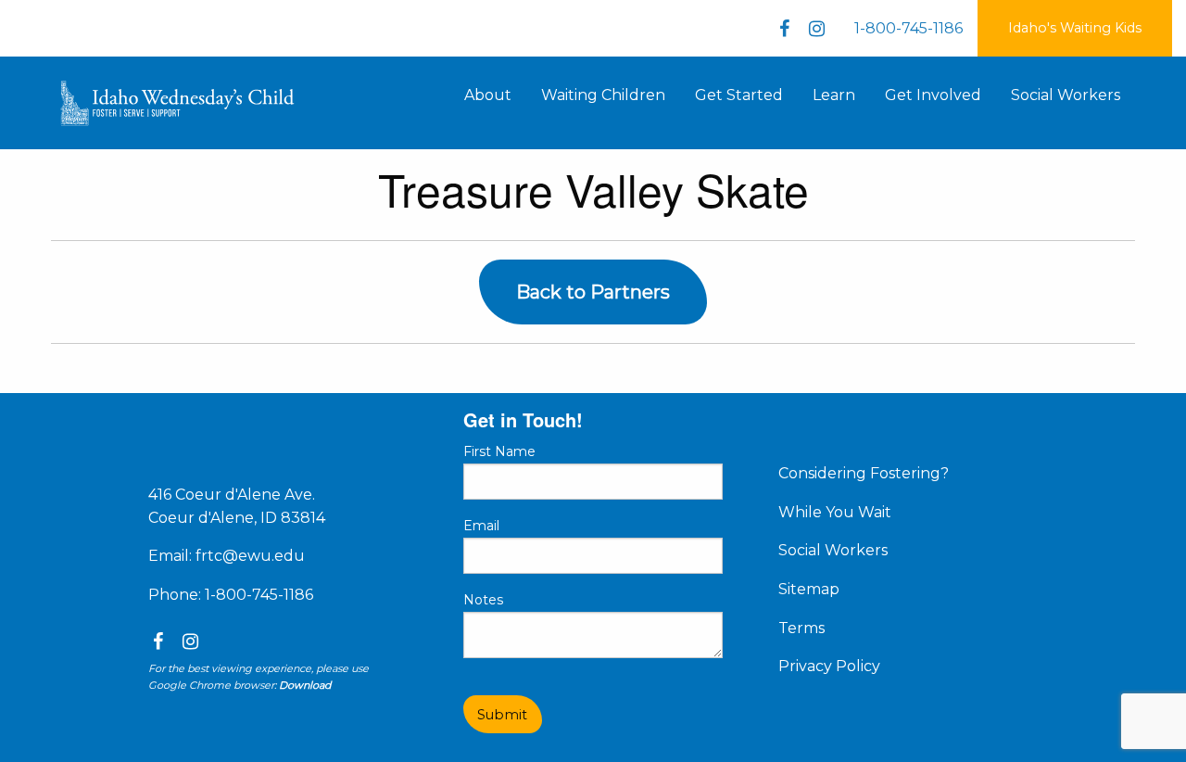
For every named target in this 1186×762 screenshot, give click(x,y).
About (487, 95)
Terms (801, 628)
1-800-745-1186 (908, 28)
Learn (834, 95)
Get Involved (933, 95)
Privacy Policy (829, 666)
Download (305, 685)
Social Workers (1065, 95)
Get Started (739, 95)
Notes (483, 599)
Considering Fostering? (863, 473)
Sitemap (808, 589)
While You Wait (834, 512)
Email (481, 525)
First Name (499, 451)
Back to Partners (593, 292)
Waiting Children (603, 95)
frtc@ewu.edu (250, 556)
